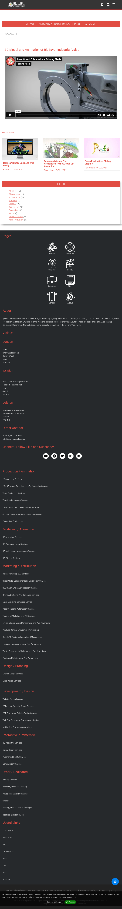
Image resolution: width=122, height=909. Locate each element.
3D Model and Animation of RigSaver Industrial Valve (42, 50)
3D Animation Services (12, 537)
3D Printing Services (11, 558)
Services (51, 270)
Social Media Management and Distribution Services (24, 581)
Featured (12, 204)
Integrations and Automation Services (18, 609)
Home (51, 253)
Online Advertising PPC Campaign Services (21, 595)
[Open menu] (108, 4)
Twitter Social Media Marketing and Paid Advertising (24, 651)
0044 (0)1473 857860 (12, 436)
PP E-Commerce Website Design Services (20, 713)
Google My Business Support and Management (22, 637)
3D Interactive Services (12, 743)
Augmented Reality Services (14, 757)
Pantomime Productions (13, 521)
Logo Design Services (12, 681)
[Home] (52, 247)
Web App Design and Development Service (21, 720)
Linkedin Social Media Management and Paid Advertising (26, 623)
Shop (5, 873)
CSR (4, 866)
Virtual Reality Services (12, 750)
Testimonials (8, 851)
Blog (70, 286)
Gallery (70, 270)
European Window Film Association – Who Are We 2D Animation (59, 164)
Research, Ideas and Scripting (15, 787)
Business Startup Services (13, 815)
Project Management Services (15, 794)
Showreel (70, 253)
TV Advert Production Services (15, 500)
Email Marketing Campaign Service (17, 602)
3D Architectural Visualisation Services (19, 551)
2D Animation (14, 194)
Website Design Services (13, 699)
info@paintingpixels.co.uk (14, 439)
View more (71, 897)
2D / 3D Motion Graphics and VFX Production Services (25, 486)
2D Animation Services (12, 479)
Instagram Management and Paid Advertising (22, 644)
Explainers (13, 200)
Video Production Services (14, 493)
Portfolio (52, 286)
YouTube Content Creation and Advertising (21, 507)
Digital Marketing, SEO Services (16, 574)
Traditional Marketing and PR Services (18, 616)
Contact (52, 303)
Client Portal (8, 830)
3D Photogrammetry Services (15, 544)
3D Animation (14, 197)
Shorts (11, 213)
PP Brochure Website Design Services (18, 706)
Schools (6, 801)
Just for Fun (14, 207)
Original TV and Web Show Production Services (22, 514)
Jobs (5, 859)
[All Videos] (13, 191)
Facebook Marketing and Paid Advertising (20, 658)
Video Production (16, 220)
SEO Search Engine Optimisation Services (20, 588)
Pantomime (13, 210)
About (70, 303)
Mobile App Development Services (17, 727)
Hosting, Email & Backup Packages (17, 808)
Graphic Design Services (13, 674)
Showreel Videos (16, 217)
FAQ (4, 845)
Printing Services (10, 780)
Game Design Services (12, 764)
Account (6, 880)
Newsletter (7, 837)
